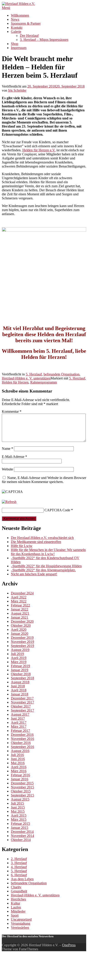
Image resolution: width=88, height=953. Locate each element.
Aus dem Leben (22, 879)
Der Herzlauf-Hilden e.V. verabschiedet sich (42, 538)
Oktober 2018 (21, 674)
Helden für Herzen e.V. (39, 150)
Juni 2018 (18, 686)
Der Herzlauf (29, 36)
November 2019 (22, 642)
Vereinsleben (20, 927)
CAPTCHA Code (57, 510)
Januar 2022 (19, 609)
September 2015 (22, 795)
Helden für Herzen (15, 382)
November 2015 (22, 787)
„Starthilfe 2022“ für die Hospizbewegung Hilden (46, 566)
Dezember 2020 (22, 621)
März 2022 (18, 601)
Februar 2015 (20, 823)
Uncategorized (21, 919)
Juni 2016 (18, 759)
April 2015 (18, 815)
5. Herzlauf (34, 374)
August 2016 (20, 751)
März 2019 (18, 662)
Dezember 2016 (22, 735)
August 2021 (20, 613)
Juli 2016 (17, 755)
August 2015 (20, 799)
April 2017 (18, 722)
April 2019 (18, 658)
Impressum (18, 48)
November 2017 (22, 702)
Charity (16, 887)
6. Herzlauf (19, 875)
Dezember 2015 (22, 783)
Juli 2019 (17, 654)
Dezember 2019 (22, 638)
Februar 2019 (20, 666)
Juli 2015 (17, 803)
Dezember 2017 (22, 698)
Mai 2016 (18, 763)
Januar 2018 (19, 694)
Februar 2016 (20, 775)
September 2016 (22, 747)
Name (7, 448)
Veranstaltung (20, 923)
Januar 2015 (19, 827)
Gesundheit (19, 891)
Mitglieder (18, 911)
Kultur (15, 903)
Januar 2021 (19, 617)
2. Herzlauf (19, 859)
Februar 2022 (20, 605)
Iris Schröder (17, 90)
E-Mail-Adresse (14, 457)
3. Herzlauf (19, 863)
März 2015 (18, 819)
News (15, 19)
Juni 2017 (18, 718)
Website (7, 469)
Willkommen (20, 15)
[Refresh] (9, 502)
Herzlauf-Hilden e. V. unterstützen (26, 378)
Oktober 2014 (21, 840)
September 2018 (22, 678)
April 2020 (18, 629)
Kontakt (16, 27)
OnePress (69, 945)
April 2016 (18, 767)
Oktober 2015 (21, 791)
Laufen (16, 907)
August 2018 (20, 682)
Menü (6, 8)
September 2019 (22, 646)
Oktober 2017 (21, 706)
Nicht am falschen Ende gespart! (34, 574)
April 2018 (18, 690)
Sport (15, 915)
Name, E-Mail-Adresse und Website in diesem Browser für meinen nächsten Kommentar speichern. (44, 480)
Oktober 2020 (21, 625)
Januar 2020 (19, 633)
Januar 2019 (19, 670)
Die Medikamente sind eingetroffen (36, 542)
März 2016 (18, 771)
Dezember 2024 (22, 593)
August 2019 (20, 650)
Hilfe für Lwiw (21, 546)
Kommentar (11, 411)
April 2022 (18, 597)
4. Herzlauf (19, 867)
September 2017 (22, 710)
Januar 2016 (19, 779)
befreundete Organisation (61, 374)
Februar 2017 (20, 730)
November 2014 (22, 836)
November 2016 (22, 739)
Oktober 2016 (21, 743)
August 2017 (20, 714)
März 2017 (18, 726)
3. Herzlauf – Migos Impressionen (44, 40)
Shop (14, 44)
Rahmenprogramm (43, 382)
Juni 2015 (18, 807)
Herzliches (18, 899)
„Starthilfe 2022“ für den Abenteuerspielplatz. (43, 570)
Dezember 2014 (22, 832)
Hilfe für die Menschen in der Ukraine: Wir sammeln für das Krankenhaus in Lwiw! (48, 552)
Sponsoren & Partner (26, 23)
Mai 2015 (18, 811)
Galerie (16, 31)
